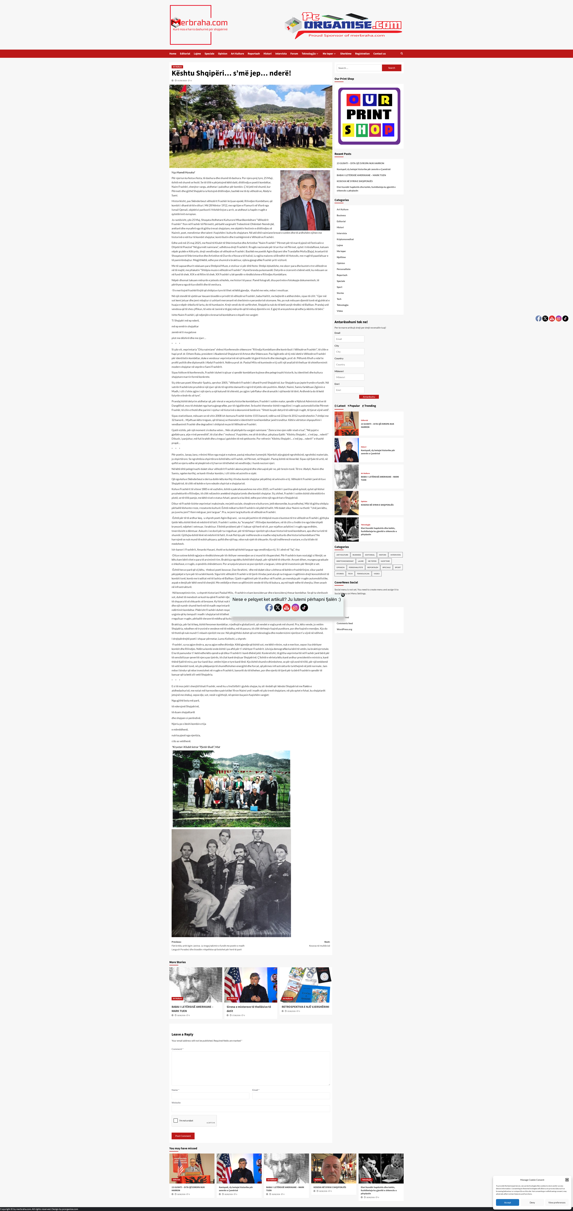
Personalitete (344, 269)
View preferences (557, 1202)
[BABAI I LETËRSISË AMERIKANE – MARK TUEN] (195, 985)
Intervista (281, 54)
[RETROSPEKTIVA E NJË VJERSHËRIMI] (305, 985)
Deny (532, 1202)
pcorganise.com (70, 1209)
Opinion (222, 54)
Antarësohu (369, 396)
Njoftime (341, 257)
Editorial (185, 54)
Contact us (379, 54)
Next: (319, 943)
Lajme (197, 54)
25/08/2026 (291, 1011)
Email (255, 1089)
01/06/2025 (182, 80)
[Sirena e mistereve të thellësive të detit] (250, 985)
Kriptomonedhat (345, 239)
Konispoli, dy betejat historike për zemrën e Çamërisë (364, 169)
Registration (362, 54)
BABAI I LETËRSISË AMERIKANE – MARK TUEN (361, 175)
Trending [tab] (370, 406)
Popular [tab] (354, 406)
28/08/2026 (181, 1015)
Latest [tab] (341, 406)
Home (172, 54)
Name (175, 1089)
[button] (567, 1179)
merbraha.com (23, 1209)
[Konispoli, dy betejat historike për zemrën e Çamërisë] (347, 449)
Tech (339, 299)
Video (340, 311)
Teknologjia (309, 54)
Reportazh (254, 54)
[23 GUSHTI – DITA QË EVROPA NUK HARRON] (347, 423)
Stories (340, 293)
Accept (507, 1202)
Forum (294, 54)
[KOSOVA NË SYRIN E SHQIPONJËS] (347, 502)
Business (341, 215)
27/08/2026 (236, 1015)
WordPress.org (344, 629)
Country (339, 358)
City (337, 345)
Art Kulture (237, 54)
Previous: (208, 945)
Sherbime (345, 54)
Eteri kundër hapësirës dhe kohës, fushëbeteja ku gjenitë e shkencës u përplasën (366, 189)
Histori (268, 54)
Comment (177, 1048)
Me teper (328, 54)
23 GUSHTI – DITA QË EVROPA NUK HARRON (360, 163)
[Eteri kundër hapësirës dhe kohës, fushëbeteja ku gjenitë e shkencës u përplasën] (347, 529)
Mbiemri (339, 371)
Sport (339, 287)
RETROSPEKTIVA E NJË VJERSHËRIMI (305, 1007)
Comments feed (345, 623)
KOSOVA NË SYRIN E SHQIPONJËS (355, 181)
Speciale (209, 54)
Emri (337, 384)
